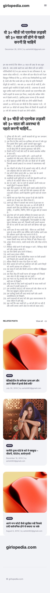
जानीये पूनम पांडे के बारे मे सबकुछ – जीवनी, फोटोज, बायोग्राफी (22, 452)
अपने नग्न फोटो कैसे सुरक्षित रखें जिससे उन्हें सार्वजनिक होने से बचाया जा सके (24, 525)
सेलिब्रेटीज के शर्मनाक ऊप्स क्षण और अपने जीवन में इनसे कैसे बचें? (22, 382)
